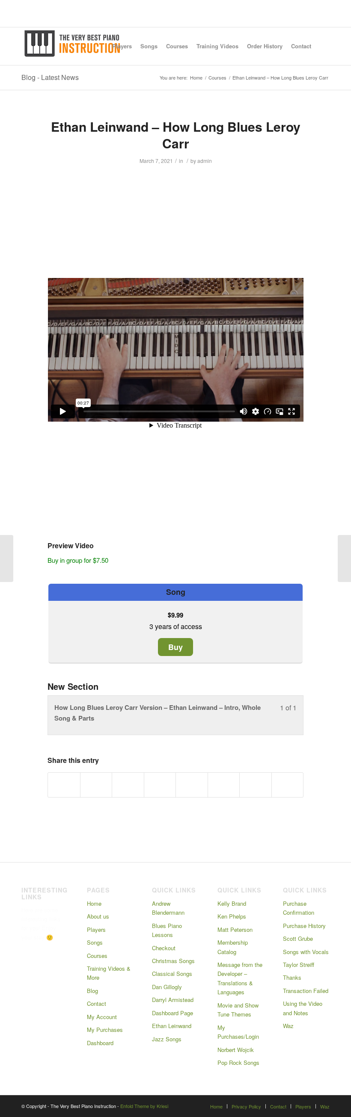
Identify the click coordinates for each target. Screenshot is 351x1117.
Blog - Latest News (50, 77)
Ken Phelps (231, 916)
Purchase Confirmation (298, 907)
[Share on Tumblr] (192, 785)
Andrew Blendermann (168, 907)
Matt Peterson (235, 929)
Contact (96, 1003)
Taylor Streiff (298, 964)
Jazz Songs (166, 1039)
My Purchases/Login (238, 1031)
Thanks (292, 977)
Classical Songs (172, 973)
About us (98, 916)
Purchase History (304, 926)
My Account (102, 1017)
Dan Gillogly (167, 987)
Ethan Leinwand (171, 1026)
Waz (288, 1026)
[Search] (322, 46)
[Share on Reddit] (255, 785)
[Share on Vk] (224, 785)
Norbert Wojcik (235, 1050)
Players (96, 929)
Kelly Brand (231, 903)
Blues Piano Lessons (167, 930)
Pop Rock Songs (238, 1062)
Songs (95, 942)
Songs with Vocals (306, 952)
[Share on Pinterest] (128, 785)
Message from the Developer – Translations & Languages (239, 978)
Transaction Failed (305, 991)
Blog (92, 991)
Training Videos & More (109, 972)
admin (204, 160)
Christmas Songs (173, 961)
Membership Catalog (232, 946)
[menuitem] (122, 46)
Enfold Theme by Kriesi (144, 1105)
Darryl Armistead (172, 1000)
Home (94, 903)
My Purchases (105, 1029)
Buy (175, 647)
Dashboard (100, 1043)
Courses (97, 956)
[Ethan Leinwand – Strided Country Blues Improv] (6, 558)
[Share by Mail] (287, 785)
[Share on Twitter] (96, 785)
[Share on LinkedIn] (160, 785)
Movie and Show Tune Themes (238, 1009)
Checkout (164, 948)
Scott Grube (298, 938)
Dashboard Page (172, 1013)
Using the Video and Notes (302, 1008)
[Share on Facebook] (64, 785)
